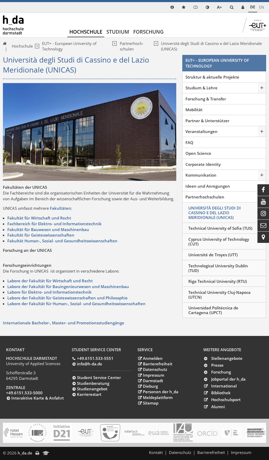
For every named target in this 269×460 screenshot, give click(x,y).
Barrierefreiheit (157, 363)
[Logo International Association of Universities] (183, 433)
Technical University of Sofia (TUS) (220, 228)
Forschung (148, 31)
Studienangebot (92, 388)
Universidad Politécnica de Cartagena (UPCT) (213, 310)
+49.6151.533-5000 (24, 392)
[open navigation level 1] (36, 46)
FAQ (189, 142)
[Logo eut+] (86, 433)
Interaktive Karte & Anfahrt (37, 398)
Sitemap (150, 403)
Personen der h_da (160, 391)
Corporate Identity (203, 164)
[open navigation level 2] (114, 46)
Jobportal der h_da (228, 379)
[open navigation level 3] (155, 46)
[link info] (172, 7)
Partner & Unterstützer (207, 120)
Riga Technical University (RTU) (217, 281)
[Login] (195, 7)
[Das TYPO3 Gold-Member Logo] (231, 433)
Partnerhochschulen (131, 46)
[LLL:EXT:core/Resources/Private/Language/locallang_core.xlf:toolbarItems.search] (231, 7)
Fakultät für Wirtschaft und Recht (39, 218)
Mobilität (194, 109)
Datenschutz (155, 369)
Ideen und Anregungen (207, 186)
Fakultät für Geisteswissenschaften (40, 235)
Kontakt (156, 452)
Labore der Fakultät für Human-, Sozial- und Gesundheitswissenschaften (76, 303)
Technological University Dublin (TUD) (218, 268)
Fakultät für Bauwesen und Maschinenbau (48, 229)
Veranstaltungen (201, 131)
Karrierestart (89, 394)
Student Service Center (99, 377)
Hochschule (85, 31)
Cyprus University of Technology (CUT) (218, 242)
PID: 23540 (63, 453)
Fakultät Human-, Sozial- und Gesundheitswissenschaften (62, 240)
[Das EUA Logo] (159, 433)
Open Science (198, 153)
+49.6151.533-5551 (95, 358)
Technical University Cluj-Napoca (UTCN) (219, 295)
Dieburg (150, 386)
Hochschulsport (226, 399)
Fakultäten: (61, 208)
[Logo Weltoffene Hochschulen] (256, 433)
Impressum (153, 375)
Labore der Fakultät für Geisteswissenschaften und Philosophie (67, 297)
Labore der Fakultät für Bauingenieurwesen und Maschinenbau (68, 286)
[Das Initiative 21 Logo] (61, 433)
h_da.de (25, 453)
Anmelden (152, 358)
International (224, 386)
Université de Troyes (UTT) (213, 254)
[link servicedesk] (242, 7)
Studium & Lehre (201, 87)
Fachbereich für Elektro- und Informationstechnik (54, 223)
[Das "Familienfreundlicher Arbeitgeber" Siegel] (110, 433)
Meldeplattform (157, 397)
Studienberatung (93, 383)
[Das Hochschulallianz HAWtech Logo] (134, 433)
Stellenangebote (226, 358)
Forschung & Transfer (205, 98)
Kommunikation (200, 175)
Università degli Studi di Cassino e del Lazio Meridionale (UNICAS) (214, 212)
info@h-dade (89, 363)
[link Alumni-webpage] (46, 453)
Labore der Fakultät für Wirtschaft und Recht (50, 280)
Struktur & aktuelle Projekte (212, 77)
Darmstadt (153, 380)
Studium (117, 31)
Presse (217, 365)
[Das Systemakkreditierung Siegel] (37, 433)
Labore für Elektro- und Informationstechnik (49, 292)
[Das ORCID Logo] (207, 433)
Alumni (218, 406)
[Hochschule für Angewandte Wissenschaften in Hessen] (13, 432)
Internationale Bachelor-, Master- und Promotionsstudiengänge (63, 322)
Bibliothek (221, 392)
